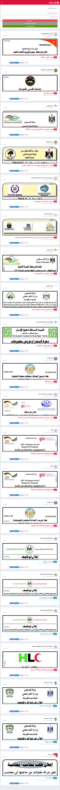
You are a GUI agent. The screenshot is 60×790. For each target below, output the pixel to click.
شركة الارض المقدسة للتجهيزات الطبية (42, 646)
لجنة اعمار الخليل (48, 214)
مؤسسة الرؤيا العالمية (47, 33)
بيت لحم (4, 396)
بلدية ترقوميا (49, 286)
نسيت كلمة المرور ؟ (29, 23)
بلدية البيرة (50, 358)
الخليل (3, 216)
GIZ (52, 430)
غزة (3, 180)
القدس (3, 35)
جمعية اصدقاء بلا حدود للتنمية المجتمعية (42, 178)
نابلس (3, 684)
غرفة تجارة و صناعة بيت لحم (46, 394)
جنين (3, 144)
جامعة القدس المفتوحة (47, 69)
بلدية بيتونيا (50, 106)
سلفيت (3, 71)
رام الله (3, 107)
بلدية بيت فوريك (48, 682)
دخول (30, 21)
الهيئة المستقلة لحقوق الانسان (44, 322)
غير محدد (50, 754)
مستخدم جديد (29, 26)
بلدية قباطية (49, 142)
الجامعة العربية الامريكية (46, 538)
